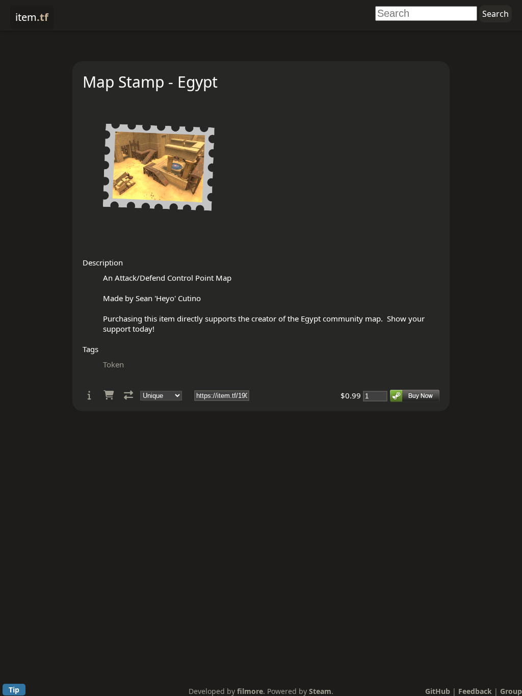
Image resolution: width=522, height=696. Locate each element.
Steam (320, 691)
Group (511, 691)
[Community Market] (108, 395)
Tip (14, 689)
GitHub (437, 691)
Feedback (475, 691)
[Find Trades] (128, 395)
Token (113, 364)
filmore (250, 691)
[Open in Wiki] (89, 395)
